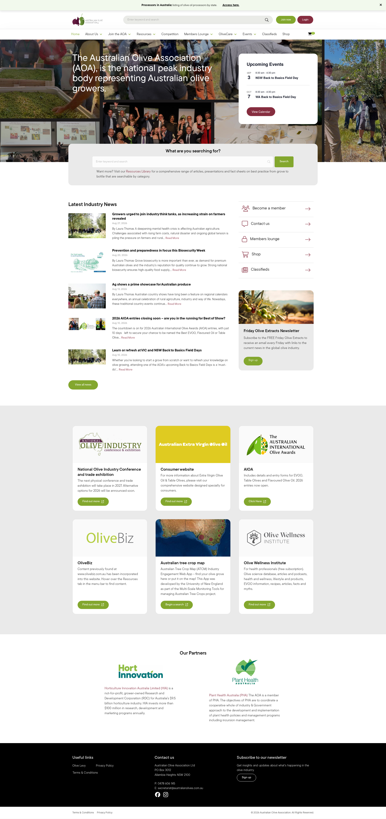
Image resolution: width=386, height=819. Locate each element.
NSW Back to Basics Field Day (277, 77)
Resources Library (138, 171)
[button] (381, 5)
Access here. (231, 5)
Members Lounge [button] (196, 34)
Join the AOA (117, 34)
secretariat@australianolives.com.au (180, 788)
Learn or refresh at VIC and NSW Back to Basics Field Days (157, 350)
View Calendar (261, 112)
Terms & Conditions (85, 772)
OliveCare (226, 34)
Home (75, 34)
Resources (144, 34)
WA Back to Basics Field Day (276, 97)
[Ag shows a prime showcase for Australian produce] (87, 296)
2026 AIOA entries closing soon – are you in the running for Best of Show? (168, 318)
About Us (91, 34)
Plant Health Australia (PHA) (228, 695)
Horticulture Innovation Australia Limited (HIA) (136, 688)
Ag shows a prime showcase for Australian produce (151, 284)
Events (247, 34)
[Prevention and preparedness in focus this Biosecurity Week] (87, 262)
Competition (170, 34)
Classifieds (269, 34)
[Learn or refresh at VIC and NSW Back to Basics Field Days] (87, 356)
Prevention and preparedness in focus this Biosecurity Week (158, 250)
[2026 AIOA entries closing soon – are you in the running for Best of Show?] (87, 323)
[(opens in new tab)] (110, 444)
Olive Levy (79, 765)
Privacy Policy (105, 765)
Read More (172, 238)
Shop (286, 34)
